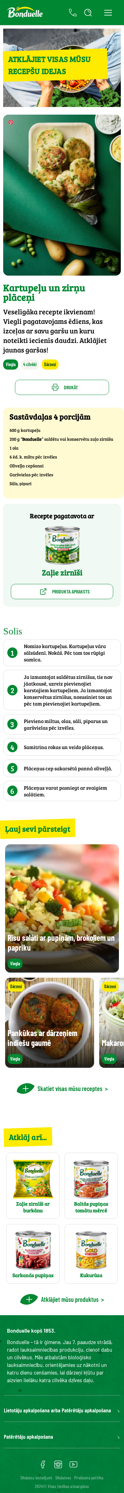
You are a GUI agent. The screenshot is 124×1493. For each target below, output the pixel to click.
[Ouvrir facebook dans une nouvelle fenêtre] (43, 1467)
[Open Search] (88, 13)
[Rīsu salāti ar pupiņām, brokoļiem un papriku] (62, 969)
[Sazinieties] (73, 13)
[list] (62, 1023)
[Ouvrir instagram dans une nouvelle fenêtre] (58, 1467)
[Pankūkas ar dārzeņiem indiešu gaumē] (49, 1065)
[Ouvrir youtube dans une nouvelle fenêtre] (73, 1467)
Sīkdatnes (63, 1477)
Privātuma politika (89, 1477)
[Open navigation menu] (108, 12)
